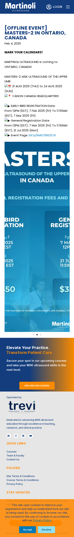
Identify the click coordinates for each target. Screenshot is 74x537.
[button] (8, 237)
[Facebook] (9, 436)
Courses (12, 451)
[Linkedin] (23, 436)
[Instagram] (16, 436)
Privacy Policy (42, 520)
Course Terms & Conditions (23, 480)
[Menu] (68, 7)
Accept (27, 529)
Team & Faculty (15, 455)
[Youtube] (30, 436)
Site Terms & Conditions (21, 476)
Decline (46, 529)
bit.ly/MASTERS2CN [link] (42, 135)
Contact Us (13, 459)
